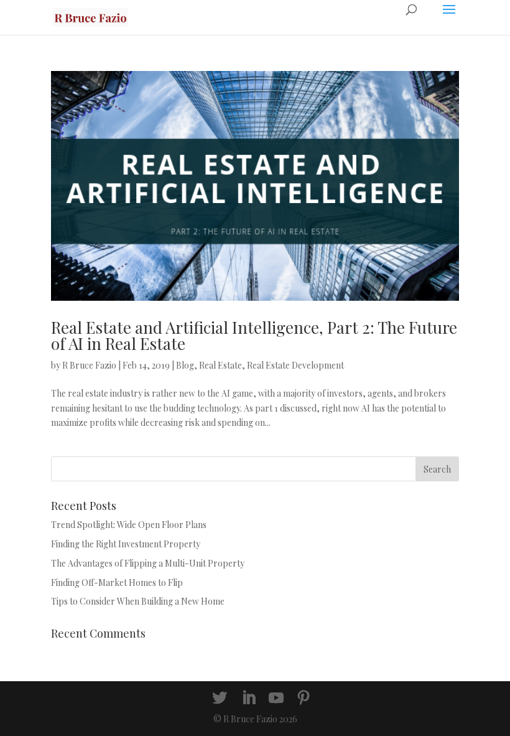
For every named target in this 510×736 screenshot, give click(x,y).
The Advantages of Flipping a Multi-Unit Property (147, 563)
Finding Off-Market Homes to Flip (117, 582)
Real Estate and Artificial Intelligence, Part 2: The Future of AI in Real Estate (254, 335)
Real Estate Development (295, 365)
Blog (185, 365)
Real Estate (220, 365)
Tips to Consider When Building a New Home (138, 601)
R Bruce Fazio (89, 365)
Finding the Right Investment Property (125, 544)
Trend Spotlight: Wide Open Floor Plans (128, 525)
